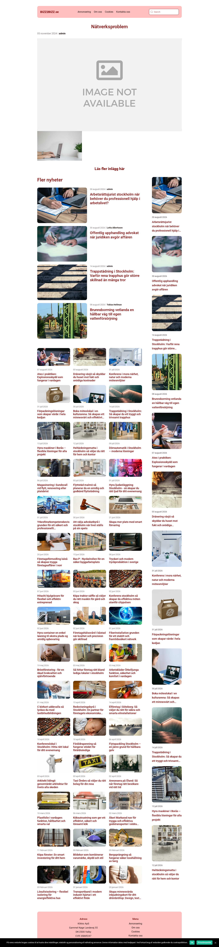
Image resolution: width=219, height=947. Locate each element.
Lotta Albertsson (115, 227)
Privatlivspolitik (204, 943)
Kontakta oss (123, 11)
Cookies (109, 11)
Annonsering (84, 11)
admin (62, 33)
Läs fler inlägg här (110, 169)
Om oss (98, 11)
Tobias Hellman (114, 304)
